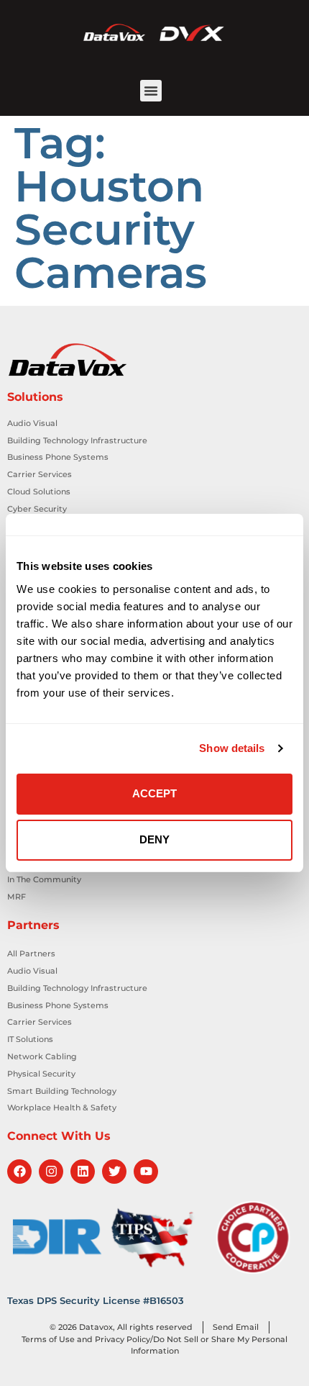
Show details (231, 748)
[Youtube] (146, 1171)
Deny (154, 839)
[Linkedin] (82, 1171)
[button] (151, 90)
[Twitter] (114, 1171)
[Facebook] (19, 1171)
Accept (154, 793)
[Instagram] (51, 1171)
